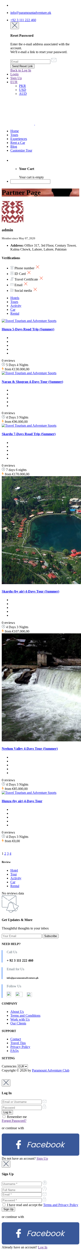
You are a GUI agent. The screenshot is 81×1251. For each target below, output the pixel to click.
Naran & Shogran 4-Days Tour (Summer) (32, 382)
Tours (14, 135)
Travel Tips (18, 1043)
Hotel (14, 870)
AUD (23, 93)
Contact (15, 1039)
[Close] (14, 25)
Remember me (16, 1117)
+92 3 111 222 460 (23, 20)
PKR (22, 86)
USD (22, 90)
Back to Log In (20, 70)
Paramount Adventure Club (50, 1070)
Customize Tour (21, 150)
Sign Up (16, 78)
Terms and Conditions (25, 1015)
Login (14, 74)
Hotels (14, 298)
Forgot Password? (14, 1121)
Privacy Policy (20, 1047)
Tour (13, 874)
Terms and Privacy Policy (60, 1205)
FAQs (14, 1051)
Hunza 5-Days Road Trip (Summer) (28, 329)
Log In (42, 1247)
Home (14, 131)
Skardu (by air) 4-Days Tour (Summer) (30, 591)
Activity (15, 306)
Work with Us (20, 1019)
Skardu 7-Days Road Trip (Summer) (29, 434)
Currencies (9, 1066)
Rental (14, 313)
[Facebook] (40, 1154)
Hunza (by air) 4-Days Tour (22, 801)
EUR (13, 82)
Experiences (18, 139)
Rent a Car (17, 142)
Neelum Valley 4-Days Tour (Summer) (30, 748)
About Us (17, 1011)
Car (12, 309)
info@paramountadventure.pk (30, 12)
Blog (13, 146)
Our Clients (18, 1023)
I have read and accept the (42, 1205)
